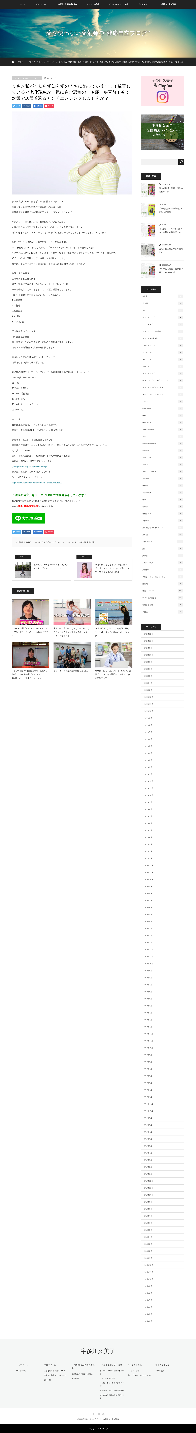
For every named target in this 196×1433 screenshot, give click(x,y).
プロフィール (41, 4)
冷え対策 (82, 542)
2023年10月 (148, 655)
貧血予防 (161, 570)
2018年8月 (148, 1062)
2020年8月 (148, 893)
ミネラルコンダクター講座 (161, 387)
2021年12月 (148, 781)
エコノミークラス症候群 (161, 331)
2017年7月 (148, 1132)
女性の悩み (91, 542)
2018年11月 (148, 1041)
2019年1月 (148, 1027)
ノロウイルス (161, 366)
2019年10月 (148, 964)
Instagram (98, 1413)
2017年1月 (148, 1174)
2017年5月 (148, 1146)
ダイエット (161, 359)
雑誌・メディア (161, 591)
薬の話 (161, 535)
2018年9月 (148, 1055)
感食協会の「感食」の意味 (82, 1374)
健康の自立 (161, 422)
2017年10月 (148, 1111)
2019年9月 (148, 971)
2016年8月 (148, 1209)
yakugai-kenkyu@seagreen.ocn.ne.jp (29, 466)
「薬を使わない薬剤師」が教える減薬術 (171, 210)
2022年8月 (148, 725)
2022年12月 (148, 697)
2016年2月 (148, 1251)
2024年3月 (148, 648)
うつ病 (161, 303)
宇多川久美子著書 (161, 444)
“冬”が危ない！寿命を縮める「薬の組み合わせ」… (171, 230)
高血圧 (161, 612)
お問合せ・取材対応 (168, 4)
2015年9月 (148, 1286)
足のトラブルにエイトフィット (140, 1375)
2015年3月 (148, 1321)
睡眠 (161, 500)
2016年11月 (148, 1188)
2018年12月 (148, 1034)
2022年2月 (148, 767)
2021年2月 (148, 851)
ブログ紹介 (159, 1371)
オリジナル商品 (93, 4)
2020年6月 (148, 907)
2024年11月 (148, 641)
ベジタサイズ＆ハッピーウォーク (27, 78)
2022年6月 (148, 739)
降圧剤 (161, 584)
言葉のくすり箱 (161, 542)
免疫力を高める (161, 429)
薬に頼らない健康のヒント (161, 528)
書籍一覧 (47, 1380)
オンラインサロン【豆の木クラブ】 (112, 1372)
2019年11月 (148, 957)
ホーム (23, 4)
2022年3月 (148, 760)
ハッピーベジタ (134, 1371)
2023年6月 (148, 669)
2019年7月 (148, 985)
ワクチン (161, 401)
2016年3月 (148, 1244)
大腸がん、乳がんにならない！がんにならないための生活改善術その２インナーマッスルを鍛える (72, 632)
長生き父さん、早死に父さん (161, 577)
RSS (103, 1413)
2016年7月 (148, 1216)
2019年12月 (148, 950)
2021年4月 (148, 837)
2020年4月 (148, 922)
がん (161, 310)
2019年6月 (148, 992)
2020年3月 (148, 929)
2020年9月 (148, 886)
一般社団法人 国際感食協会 (66, 4)
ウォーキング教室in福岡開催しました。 (71, 671)
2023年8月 (148, 662)
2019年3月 (148, 1013)
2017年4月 (148, 1153)
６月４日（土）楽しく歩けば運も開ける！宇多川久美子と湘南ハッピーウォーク (113, 632)
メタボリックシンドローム (161, 394)
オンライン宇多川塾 (161, 338)
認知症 (161, 549)
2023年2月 (148, 690)
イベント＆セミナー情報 (118, 4)
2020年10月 (148, 879)
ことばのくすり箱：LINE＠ (54, 1371)
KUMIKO (27, 542)
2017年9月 (148, 1118)
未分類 (161, 486)
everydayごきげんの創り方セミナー (112, 1396)
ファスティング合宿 (107, 1378)
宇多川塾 (161, 451)
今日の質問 (161, 408)
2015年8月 (148, 1293)
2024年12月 (148, 634)
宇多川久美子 (98, 1351)
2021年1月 (148, 858)
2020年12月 (148, 865)
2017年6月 (148, 1139)
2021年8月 (148, 809)
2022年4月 (148, 753)
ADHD (161, 296)
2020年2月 (148, 936)
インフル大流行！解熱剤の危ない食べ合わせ (171, 270)
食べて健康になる (161, 598)
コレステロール (161, 345)
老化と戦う (161, 514)
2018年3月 (148, 1097)
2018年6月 (148, 1076)
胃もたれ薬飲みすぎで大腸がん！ (171, 250)
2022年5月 (148, 746)
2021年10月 (148, 795)
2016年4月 (148, 1237)
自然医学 (161, 521)
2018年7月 (148, 1069)
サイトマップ (21, 1371)
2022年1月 (148, 774)
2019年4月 (148, 1006)
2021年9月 (148, 802)
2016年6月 (148, 1223)
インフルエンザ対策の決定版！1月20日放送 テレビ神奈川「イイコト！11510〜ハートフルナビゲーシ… (29, 674)
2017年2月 (148, 1167)
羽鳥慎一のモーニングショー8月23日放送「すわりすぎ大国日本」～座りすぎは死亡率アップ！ (113, 674)
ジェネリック (161, 352)
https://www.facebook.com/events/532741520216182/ (37, 482)
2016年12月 (148, 1181)
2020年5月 (148, 914)
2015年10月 (148, 1279)
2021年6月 (148, 823)
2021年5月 (148, 830)
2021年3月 (148, 844)
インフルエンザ (161, 317)
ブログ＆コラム (144, 4)
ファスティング (161, 373)
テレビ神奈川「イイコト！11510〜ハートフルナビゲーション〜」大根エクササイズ (30, 632)
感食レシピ (161, 465)
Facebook (93, 1413)
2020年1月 (148, 943)
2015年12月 (148, 1265)
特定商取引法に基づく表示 (87, 1419)
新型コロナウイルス (161, 472)
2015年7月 (148, 1300)
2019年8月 (148, 978)
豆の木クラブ (161, 563)
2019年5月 (148, 999)
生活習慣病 (161, 493)
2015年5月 (148, 1314)
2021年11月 (148, 788)
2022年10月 (148, 711)
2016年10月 (148, 1195)
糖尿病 (161, 507)
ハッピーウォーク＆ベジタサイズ (112, 1384)
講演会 (161, 556)
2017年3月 (148, 1160)
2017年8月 (148, 1125)
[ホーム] (13, 59)
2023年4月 (148, 683)
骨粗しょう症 (161, 605)
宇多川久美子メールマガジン (55, 1375)
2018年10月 (148, 1048)
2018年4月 (148, 1090)
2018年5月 (148, 1083)
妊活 (161, 436)
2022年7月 (148, 732)
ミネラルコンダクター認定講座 (112, 1390)
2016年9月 (148, 1202)
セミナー (74, 542)
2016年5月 (148, 1230)
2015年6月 (148, 1307)
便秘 (161, 415)
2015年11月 (148, 1272)
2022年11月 (148, 704)
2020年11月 (148, 872)
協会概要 (75, 1378)
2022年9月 (148, 718)
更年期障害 (161, 479)
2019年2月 (148, 1020)
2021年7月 (148, 816)
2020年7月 (148, 900)
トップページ (22, 1365)
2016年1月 (148, 1258)
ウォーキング (161, 324)
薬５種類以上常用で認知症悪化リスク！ (171, 190)
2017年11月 (148, 1104)
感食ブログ (161, 458)
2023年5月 (148, 676)
